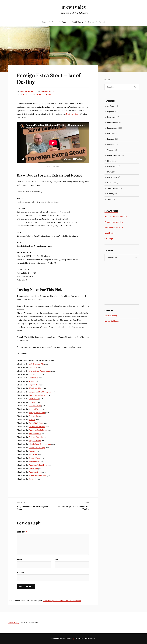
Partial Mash (112, 177)
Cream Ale (33, 468)
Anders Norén (89, 639)
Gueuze (32, 451)
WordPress (67, 639)
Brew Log (111, 117)
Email (58, 559)
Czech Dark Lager (36, 423)
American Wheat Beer (38, 464)
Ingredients (111, 166)
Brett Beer (33, 402)
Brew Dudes (73, 7)
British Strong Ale (36, 363)
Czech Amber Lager (37, 447)
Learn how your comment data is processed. (62, 600)
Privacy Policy (13, 623)
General (110, 144)
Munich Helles (35, 405)
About (54, 22)
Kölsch (31, 381)
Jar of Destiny (110, 233)
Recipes (91, 22)
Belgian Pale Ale (36, 437)
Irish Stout (33, 454)
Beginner (110, 111)
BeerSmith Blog (111, 315)
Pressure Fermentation (114, 222)
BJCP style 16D (71, 113)
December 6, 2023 (49, 91)
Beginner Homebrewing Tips (116, 216)
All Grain (110, 106)
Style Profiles (37, 94)
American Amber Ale (38, 395)
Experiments (112, 128)
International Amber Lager (40, 370)
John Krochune (27, 91)
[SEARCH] (135, 87)
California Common (37, 426)
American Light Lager (38, 430)
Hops (109, 161)
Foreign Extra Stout (37, 412)
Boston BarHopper (112, 321)
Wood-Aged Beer (36, 388)
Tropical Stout (34, 458)
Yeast (109, 199)
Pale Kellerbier (35, 433)
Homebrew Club (113, 155)
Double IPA (33, 377)
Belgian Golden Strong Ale (40, 391)
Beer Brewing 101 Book (114, 227)
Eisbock (32, 419)
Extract (110, 133)
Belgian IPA (34, 416)
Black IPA (33, 367)
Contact (102, 22)
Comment (22, 532)
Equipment (111, 122)
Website (20, 572)
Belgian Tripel (35, 374)
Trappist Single (35, 440)
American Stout (35, 471)
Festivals (110, 139)
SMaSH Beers (77, 22)
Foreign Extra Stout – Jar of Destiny (49, 78)
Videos (47, 94)
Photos (64, 22)
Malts (109, 172)
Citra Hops (109, 238)
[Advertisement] (122, 284)
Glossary (110, 150)
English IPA (34, 384)
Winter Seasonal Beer (38, 475)
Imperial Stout (35, 409)
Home (44, 22)
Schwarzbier (34, 461)
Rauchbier (33, 479)
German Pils (34, 398)
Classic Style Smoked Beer (40, 444)
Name (20, 559)
